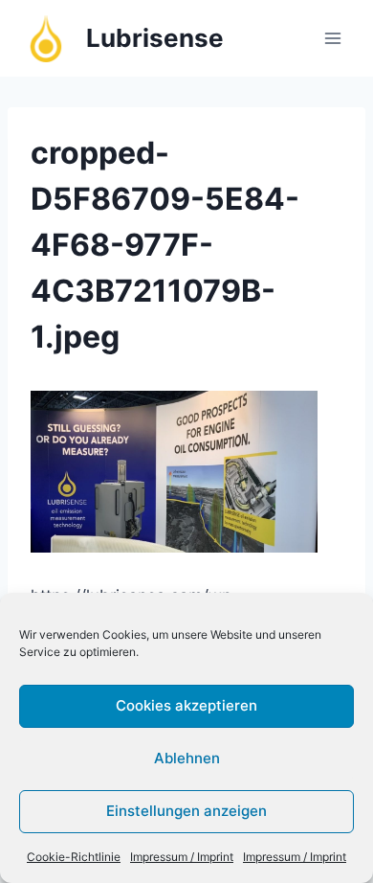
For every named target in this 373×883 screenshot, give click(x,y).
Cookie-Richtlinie (74, 856)
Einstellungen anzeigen (186, 811)
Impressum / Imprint (181, 856)
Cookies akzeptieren (186, 705)
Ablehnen (187, 758)
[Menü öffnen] (332, 38)
